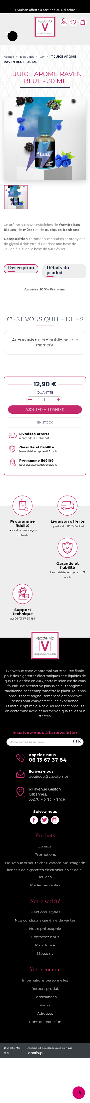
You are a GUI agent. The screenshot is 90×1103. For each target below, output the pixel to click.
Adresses (45, 1013)
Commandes (45, 997)
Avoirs (45, 1005)
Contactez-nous (45, 937)
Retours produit (45, 988)
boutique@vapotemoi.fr (50, 776)
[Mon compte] (64, 21)
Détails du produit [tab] (57, 270)
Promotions (45, 854)
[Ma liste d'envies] (73, 19)
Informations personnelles (45, 980)
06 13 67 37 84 (47, 760)
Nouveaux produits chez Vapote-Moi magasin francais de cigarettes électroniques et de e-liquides (45, 870)
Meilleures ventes (45, 885)
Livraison (45, 846)
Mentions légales (45, 912)
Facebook (34, 820)
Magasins (45, 953)
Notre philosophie (45, 928)
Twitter (44, 820)
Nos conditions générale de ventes (45, 920)
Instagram (55, 820)
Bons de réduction (45, 1021)
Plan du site (45, 945)
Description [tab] (21, 268)
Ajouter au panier (45, 409)
